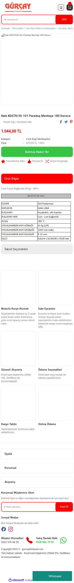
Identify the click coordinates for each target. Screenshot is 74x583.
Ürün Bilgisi (11, 178)
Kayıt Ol (64, 506)
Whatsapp (55, 576)
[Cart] (69, 7)
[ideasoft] (16, 580)
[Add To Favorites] (13, 161)
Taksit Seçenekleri (16, 249)
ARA (64, 19)
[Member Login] (61, 7)
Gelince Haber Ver (37, 151)
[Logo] (18, 7)
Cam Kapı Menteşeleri (38, 139)
